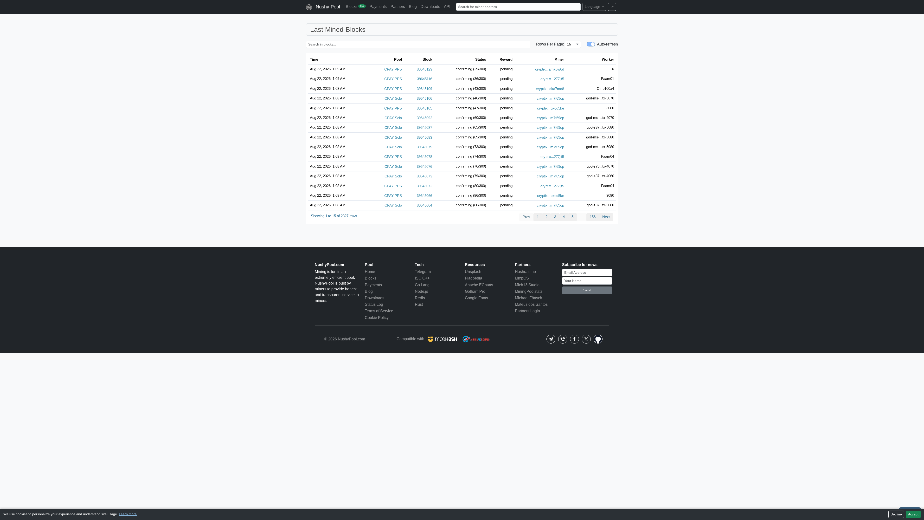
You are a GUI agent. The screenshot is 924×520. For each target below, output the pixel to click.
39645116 (424, 79)
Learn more (128, 514)
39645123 (424, 69)
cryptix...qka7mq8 (550, 88)
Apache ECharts (479, 285)
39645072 (424, 186)
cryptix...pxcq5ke (550, 108)
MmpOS (522, 278)
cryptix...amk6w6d (549, 69)
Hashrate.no (525, 272)
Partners (398, 7)
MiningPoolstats (528, 291)
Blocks (355, 7)
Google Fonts (476, 298)
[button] (550, 339)
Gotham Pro (475, 291)
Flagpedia (473, 278)
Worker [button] (608, 59)
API (447, 7)
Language (593, 7)
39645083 (424, 137)
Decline (896, 514)
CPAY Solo (393, 98)
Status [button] (480, 59)
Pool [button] (398, 59)
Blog (413, 7)
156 (593, 217)
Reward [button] (506, 59)
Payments (378, 7)
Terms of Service (379, 311)
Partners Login (527, 311)
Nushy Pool (328, 6)
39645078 (424, 157)
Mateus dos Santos (531, 304)
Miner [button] (559, 59)
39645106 (424, 98)
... (581, 217)
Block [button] (427, 59)
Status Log (374, 304)
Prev (526, 217)
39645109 (424, 88)
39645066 (424, 195)
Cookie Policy (377, 318)
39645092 (424, 118)
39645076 (424, 166)
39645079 (424, 147)
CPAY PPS (393, 69)
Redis (420, 298)
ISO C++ (422, 278)
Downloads (430, 7)
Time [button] (314, 59)
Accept (913, 514)
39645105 (424, 108)
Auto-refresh (607, 44)
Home (370, 272)
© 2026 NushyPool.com (344, 339)
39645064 (424, 205)
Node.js (421, 291)
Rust (419, 304)
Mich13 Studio (527, 285)
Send (587, 290)
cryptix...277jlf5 (552, 79)
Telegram (423, 272)
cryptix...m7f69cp (550, 98)
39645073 (424, 176)
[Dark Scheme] (612, 7)
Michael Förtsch (528, 298)
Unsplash (473, 272)
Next (606, 217)
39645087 (424, 127)
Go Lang (422, 285)
